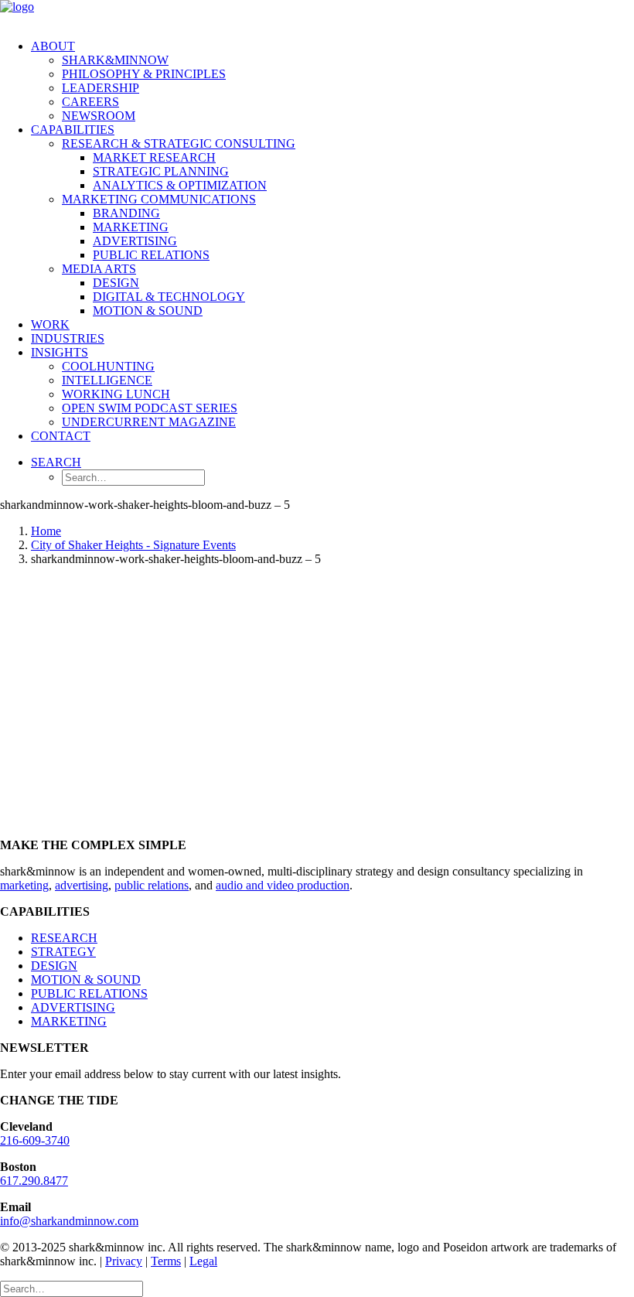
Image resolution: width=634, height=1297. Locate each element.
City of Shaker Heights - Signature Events (133, 544)
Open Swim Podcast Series (149, 408)
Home (46, 531)
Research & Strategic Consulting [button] (178, 143)
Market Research (154, 157)
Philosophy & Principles (144, 73)
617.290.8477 (34, 1180)
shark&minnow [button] (115, 60)
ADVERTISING (73, 1007)
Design (116, 282)
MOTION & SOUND (86, 979)
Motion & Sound (148, 310)
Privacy (123, 1261)
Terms (166, 1261)
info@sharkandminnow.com (69, 1220)
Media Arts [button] (99, 268)
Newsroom (98, 115)
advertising (81, 885)
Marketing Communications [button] (159, 199)
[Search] (71, 1288)
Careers (90, 101)
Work (50, 324)
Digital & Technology (169, 296)
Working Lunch (116, 394)
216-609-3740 (35, 1140)
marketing (24, 885)
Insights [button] (59, 352)
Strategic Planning (161, 171)
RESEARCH (64, 937)
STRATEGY (63, 951)
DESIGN (54, 965)
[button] (56, 462)
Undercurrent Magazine (149, 421)
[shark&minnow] (317, 13)
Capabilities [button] (72, 129)
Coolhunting (108, 366)
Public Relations (151, 254)
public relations (151, 885)
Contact (60, 435)
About (53, 46)
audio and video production (282, 885)
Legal (203, 1261)
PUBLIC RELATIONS (89, 993)
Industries (67, 338)
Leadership (100, 87)
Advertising (135, 240)
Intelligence (107, 380)
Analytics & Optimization (180, 185)
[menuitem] (332, 81)
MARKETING (69, 1021)
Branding (126, 213)
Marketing (131, 227)
